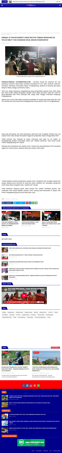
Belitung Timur (43, 312)
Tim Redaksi (39, 450)
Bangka (4, 312)
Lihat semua (55, 347)
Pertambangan (49, 314)
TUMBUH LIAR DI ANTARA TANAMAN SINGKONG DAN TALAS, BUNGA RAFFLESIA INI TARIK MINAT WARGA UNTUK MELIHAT (34, 396)
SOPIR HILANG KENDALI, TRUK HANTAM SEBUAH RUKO (30, 223)
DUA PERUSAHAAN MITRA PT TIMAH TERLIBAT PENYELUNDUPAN (25, 255)
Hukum (56, 312)
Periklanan (45, 450)
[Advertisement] (31, 18)
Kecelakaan (7, 199)
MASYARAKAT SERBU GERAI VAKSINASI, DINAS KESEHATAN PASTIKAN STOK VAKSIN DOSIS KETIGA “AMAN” (34, 422)
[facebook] (23, 385)
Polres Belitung (21, 317)
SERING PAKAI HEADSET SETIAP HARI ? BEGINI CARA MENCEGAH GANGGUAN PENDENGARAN (32, 428)
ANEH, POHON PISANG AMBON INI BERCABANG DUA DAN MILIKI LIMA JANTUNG (29, 403)
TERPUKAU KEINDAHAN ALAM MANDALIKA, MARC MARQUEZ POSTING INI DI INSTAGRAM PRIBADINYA (45, 368)
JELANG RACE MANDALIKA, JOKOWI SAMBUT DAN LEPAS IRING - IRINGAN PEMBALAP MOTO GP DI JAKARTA (15, 368)
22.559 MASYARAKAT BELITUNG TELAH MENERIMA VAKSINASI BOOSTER (27, 414)
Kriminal (18, 314)
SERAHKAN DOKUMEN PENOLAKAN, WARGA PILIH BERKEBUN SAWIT (28, 1)
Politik (14, 317)
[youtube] (34, 385)
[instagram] (31, 385)
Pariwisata (33, 314)
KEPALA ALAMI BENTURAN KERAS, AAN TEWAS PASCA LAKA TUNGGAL (51, 223)
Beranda (4, 33)
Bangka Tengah (28, 312)
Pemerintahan (41, 314)
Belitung (36, 312)
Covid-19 (50, 312)
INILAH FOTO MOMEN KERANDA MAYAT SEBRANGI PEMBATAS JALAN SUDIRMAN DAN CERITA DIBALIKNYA (33, 276)
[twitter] (27, 385)
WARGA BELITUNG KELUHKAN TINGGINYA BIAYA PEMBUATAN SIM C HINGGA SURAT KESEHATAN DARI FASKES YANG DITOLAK (34, 269)
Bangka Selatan (19, 312)
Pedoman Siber (56, 450)
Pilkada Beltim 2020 (6, 317)
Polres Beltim (30, 317)
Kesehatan (12, 314)
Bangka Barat (11, 312)
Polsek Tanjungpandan (40, 317)
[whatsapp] (38, 385)
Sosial (49, 317)
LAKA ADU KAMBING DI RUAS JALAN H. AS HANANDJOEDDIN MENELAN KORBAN (10, 223)
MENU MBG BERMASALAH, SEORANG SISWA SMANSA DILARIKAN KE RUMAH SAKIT (30, 248)
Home (33, 450)
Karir (51, 450)
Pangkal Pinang (9, 33)
